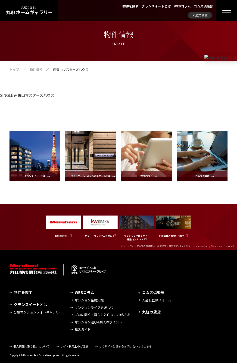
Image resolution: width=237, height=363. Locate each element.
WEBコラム (182, 6)
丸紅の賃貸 (200, 15)
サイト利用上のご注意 (74, 346)
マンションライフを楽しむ (94, 307)
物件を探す (130, 6)
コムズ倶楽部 (203, 6)
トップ (14, 69)
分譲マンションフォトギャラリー (38, 312)
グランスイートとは (156, 6)
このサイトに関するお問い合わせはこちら (125, 346)
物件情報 (36, 69)
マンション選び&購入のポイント (98, 322)
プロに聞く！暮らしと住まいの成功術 (102, 314)
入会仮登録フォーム (156, 300)
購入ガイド (83, 329)
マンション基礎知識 (89, 300)
